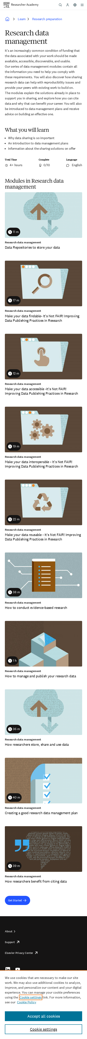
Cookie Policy (26, 1002)
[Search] (60, 5)
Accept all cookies (43, 1016)
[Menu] (82, 5)
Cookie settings (31, 997)
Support (10, 942)
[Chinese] (75, 5)
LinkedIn (8, 969)
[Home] (24, 5)
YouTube (17, 969)
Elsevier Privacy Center (19, 953)
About (8, 931)
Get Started (15, 900)
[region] (43, 1004)
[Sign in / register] (67, 5)
